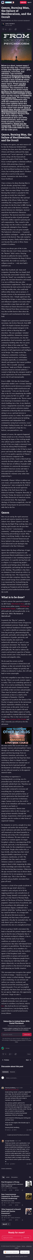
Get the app (24, 1252)
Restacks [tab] (12, 1072)
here (2, 1006)
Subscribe (23, 2)
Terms (23, 1246)
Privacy (19, 1246)
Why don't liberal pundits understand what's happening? (12, 1185)
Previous (6, 1060)
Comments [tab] (5, 1072)
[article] (16, 1186)
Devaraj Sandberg (10, 1088)
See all (5, 1224)
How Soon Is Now (18, 604)
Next (27, 1060)
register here (10, 97)
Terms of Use (24, 1038)
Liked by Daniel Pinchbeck (13, 1089)
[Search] (30, 1177)
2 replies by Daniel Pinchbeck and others (18, 1135)
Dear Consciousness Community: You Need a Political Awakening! (10, 1196)
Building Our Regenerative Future (16, 91)
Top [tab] (3, 1177)
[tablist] (8, 1072)
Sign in (29, 2)
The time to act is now (7, 1200)
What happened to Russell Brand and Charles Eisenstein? (11, 1211)
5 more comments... (6, 1168)
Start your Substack (12, 1252)
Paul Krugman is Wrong (10, 1182)
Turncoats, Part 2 (6, 1215)
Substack (8, 1256)
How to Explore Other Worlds (16, 719)
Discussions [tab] (14, 1177)
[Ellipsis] (30, 1087)
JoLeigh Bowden (10, 1141)
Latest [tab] (7, 1177)
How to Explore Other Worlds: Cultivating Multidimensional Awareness (16, 109)
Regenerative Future (20, 75)
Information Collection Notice (17, 1040)
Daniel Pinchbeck (10, 23)
